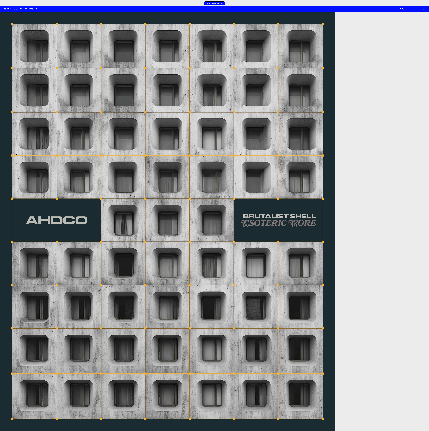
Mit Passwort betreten (215, 3)
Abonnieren (422, 9)
